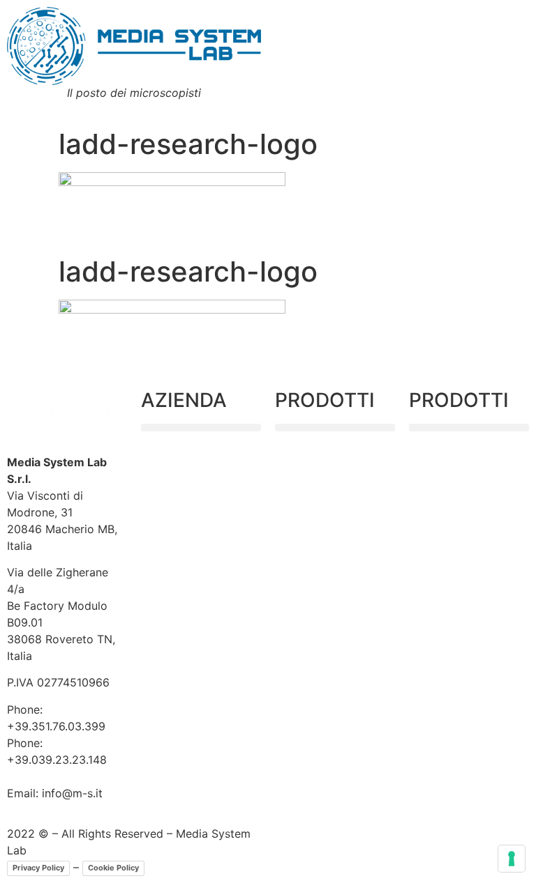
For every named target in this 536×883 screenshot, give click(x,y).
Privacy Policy (38, 868)
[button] (201, 427)
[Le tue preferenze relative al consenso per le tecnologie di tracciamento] (511, 858)
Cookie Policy (113, 868)
